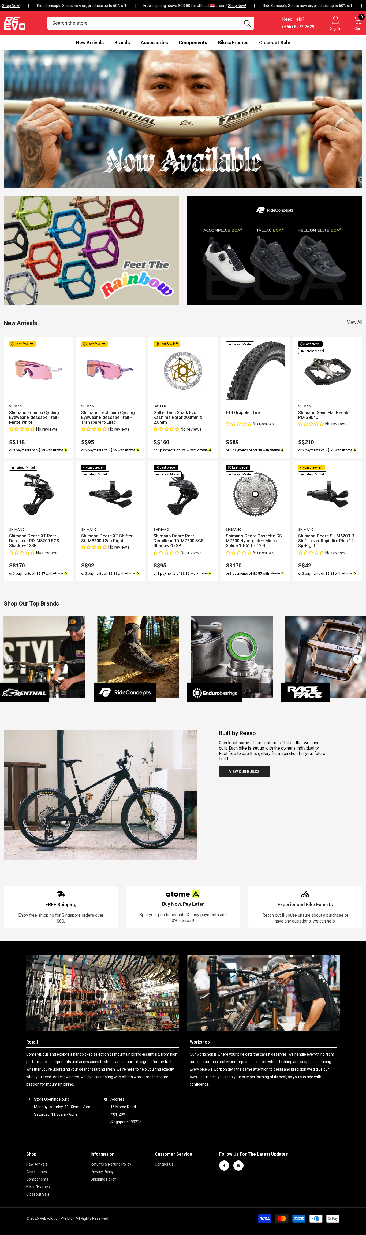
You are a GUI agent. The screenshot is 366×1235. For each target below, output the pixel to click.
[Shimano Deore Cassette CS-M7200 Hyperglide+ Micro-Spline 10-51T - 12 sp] (255, 494)
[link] (61, 907)
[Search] (150, 23)
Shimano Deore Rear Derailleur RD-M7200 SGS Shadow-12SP (179, 541)
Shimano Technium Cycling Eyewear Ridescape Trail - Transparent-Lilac (108, 417)
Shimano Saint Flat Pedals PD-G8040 (323, 415)
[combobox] (143, 23)
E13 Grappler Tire (243, 412)
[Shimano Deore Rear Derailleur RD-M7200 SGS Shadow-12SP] (183, 494)
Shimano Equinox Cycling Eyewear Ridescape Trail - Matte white (34, 417)
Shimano (17, 406)
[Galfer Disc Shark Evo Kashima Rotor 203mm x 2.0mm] (183, 370)
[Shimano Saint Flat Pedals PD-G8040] (327, 370)
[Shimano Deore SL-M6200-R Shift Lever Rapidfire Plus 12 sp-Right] (327, 494)
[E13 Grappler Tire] (255, 370)
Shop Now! (227, 5)
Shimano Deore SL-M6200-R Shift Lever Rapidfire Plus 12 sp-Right (326, 541)
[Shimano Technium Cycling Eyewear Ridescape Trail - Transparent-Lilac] (110, 370)
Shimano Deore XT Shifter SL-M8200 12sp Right (107, 538)
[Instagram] (238, 1165)
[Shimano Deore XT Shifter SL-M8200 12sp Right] (110, 494)
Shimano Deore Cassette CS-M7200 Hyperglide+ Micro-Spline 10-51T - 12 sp (254, 541)
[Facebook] (224, 1165)
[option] (136, 659)
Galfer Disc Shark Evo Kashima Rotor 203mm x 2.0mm (178, 417)
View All (354, 322)
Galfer (160, 406)
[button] (22, 429)
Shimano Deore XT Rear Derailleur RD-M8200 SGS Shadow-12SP (34, 541)
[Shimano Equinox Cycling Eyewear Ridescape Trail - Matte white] (38, 370)
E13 (228, 406)
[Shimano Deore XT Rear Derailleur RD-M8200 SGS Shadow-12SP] (38, 494)
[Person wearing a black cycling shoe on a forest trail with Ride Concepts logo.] (136, 659)
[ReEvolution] (91, 250)
